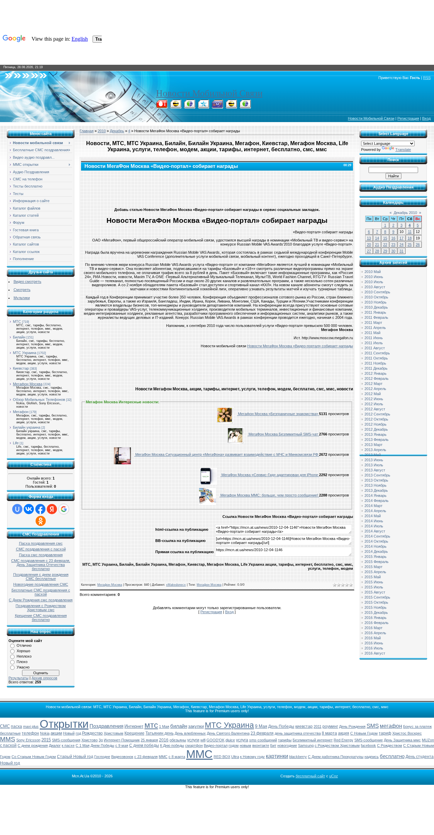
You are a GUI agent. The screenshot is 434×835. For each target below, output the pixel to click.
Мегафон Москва (27, 384)
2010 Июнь (373, 277)
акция (343, 733)
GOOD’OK (215, 740)
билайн (178, 726)
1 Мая (164, 726)
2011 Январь (375, 312)
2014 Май (372, 516)
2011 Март (373, 323)
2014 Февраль (376, 501)
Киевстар (21, 368)
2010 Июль (373, 282)
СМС (5, 726)
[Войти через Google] (63, 509)
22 (385, 244)
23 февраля (262, 733)
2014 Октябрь (376, 541)
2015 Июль (373, 587)
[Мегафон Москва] (245, 106)
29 (385, 251)
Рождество (92, 733)
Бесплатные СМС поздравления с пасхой (41, 592)
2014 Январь (375, 495)
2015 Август (374, 592)
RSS (427, 78)
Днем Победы (102, 745)
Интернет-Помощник (122, 740)
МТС (17, 321)
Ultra (235, 757)
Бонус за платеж (417, 726)
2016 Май (372, 638)
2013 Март (373, 445)
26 (418, 244)
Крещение (134, 733)
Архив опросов (44, 678)
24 (401, 244)
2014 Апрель (375, 511)
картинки (277, 756)
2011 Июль (373, 343)
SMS (373, 725)
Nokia (45, 733)
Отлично (24, 645)
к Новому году (252, 757)
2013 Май (372, 455)
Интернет (133, 726)
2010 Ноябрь (375, 302)
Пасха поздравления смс (41, 543)
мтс (151, 725)
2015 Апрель (375, 572)
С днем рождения (33, 745)
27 (369, 251)
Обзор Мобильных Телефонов (39, 399)
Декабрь (117, 131)
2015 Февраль (376, 562)
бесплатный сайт (310, 776)
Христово (89, 740)
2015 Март (373, 567)
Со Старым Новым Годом (34, 757)
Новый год (10, 763)
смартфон (194, 745)
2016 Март (373, 628)
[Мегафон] (189, 106)
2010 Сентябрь (377, 292)
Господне (102, 757)
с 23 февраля (146, 757)
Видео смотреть (27, 281)
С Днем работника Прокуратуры (335, 757)
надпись (371, 757)
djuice (230, 740)
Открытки (64, 724)
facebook (368, 745)
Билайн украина (26, 427)
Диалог (55, 745)
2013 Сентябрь (377, 475)
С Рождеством (389, 745)
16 (393, 238)
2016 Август (374, 653)
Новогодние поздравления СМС (40, 584)
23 (393, 244)
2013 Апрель (375, 450)
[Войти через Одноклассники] (41, 521)
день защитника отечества (298, 733)
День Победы (281, 726)
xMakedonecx (176, 584)
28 (377, 251)
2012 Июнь (373, 399)
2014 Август (374, 531)
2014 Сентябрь (377, 536)
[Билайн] (175, 106)
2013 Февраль (376, 440)
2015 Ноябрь (375, 607)
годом (234, 745)
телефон (30, 733)
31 (401, 251)
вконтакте (260, 745)
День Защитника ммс (402, 740)
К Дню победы (172, 745)
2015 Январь (375, 557)
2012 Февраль (376, 378)
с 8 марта (177, 757)
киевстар (304, 726)
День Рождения (352, 726)
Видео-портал (216, 745)
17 (401, 238)
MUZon (428, 740)
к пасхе (68, 745)
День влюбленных (190, 733)
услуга (242, 740)
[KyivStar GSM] (203, 106)
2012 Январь (375, 373)
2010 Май (372, 272)
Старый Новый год (75, 756)
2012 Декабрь (376, 429)
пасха (16, 726)
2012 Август (374, 409)
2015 (46, 739)
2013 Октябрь (376, 480)
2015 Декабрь (376, 612)
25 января (149, 740)
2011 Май (372, 333)
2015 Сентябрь (377, 597)
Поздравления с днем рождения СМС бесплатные (40, 576)
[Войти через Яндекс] (52, 509)
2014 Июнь (373, 521)
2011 (317, 726)
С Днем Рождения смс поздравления (41, 600)
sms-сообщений (263, 740)
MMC (163, 757)
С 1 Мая (83, 745)
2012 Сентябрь (377, 414)
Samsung (306, 745)
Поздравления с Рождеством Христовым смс (41, 608)
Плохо (22, 662)
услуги (193, 740)
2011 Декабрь (376, 368)
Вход (426, 118)
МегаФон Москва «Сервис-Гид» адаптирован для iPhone (269, 475)
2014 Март (373, 506)
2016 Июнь (373, 643)
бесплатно (392, 756)
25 (410, 244)
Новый (69, 733)
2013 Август (374, 470)
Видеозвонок (122, 757)
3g (101, 740)
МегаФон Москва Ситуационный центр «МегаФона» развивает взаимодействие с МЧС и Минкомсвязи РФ (226, 454)
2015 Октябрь (376, 602)
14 (377, 238)
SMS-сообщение (368, 740)
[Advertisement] (217, 187)
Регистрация (408, 118)
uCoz (333, 776)
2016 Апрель (375, 633)
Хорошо (23, 651)
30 (393, 251)
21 (377, 244)
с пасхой (8, 745)
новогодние (287, 745)
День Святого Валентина (228, 733)
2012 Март (373, 384)
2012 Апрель (375, 389)
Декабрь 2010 (405, 213)
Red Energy (343, 740)
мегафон (391, 726)
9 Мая (261, 726)
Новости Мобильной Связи (209, 93)
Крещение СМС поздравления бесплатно (41, 618)
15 (385, 238)
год (78, 733)
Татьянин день (159, 733)
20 (369, 244)
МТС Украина (24, 353)
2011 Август (374, 348)
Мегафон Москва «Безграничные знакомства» (278, 414)
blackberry (298, 757)
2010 (102, 131)
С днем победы (144, 745)
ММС (199, 754)
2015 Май (372, 577)
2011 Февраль (376, 317)
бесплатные (10, 733)
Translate (403, 150)
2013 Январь (375, 434)
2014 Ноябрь (375, 546)
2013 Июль (373, 465)
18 (410, 238)
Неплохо (24, 656)
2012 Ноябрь (375, 424)
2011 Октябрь (376, 358)
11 (410, 232)
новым (245, 745)
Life (16, 443)
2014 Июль (373, 526)
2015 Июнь (373, 582)
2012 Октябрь (376, 419)
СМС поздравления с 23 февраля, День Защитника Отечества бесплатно (40, 565)
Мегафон (20, 412)
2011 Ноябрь (375, 363)
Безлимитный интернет (313, 740)
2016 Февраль (376, 623)
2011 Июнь (373, 338)
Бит (273, 745)
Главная (87, 131)
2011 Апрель (375, 328)
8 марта (329, 733)
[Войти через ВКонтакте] (29, 509)
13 (369, 238)
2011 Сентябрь (377, 353)
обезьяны (178, 740)
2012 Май (372, 394)
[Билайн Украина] (231, 106)
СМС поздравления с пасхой (41, 549)
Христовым (113, 733)
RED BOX (222, 757)
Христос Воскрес (407, 733)
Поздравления (106, 726)
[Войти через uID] (17, 509)
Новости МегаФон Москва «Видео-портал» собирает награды (300, 346)
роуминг (330, 726)
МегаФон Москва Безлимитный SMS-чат (283, 434)
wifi (202, 740)
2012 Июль (373, 404)
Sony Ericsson (28, 740)
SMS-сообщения (66, 740)
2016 (164, 740)
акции (56, 733)
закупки (196, 726)
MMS (7, 739)
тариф (385, 733)
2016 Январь (375, 618)
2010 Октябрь (376, 297)
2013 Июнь (373, 460)
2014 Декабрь (376, 551)
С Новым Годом (364, 733)
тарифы (285, 740)
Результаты (18, 678)
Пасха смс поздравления (41, 555)
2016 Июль (373, 648)
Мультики (22, 298)
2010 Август (374, 287)
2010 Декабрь (376, 307)
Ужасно (23, 667)
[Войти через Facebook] (40, 509)
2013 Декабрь (376, 490)
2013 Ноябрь (375, 485)
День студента (420, 756)
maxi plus (31, 726)
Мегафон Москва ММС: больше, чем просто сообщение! (269, 495)
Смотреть (22, 290)
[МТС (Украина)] (217, 106)
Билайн (19, 337)
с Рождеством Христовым (337, 745)
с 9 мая (121, 745)
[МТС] (161, 106)
